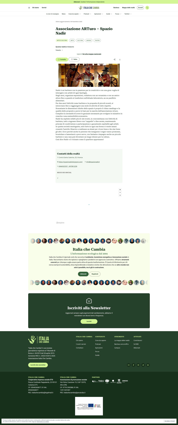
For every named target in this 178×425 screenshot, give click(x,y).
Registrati (95, 274)
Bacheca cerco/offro (121, 344)
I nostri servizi (81, 344)
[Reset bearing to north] (120, 195)
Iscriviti (89, 321)
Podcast (98, 344)
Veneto (58, 50)
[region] (89, 205)
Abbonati (83, 274)
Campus (117, 348)
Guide (97, 355)
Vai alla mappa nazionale (91, 54)
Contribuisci (138, 340)
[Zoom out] (120, 192)
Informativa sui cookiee (43, 422)
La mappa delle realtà (121, 340)
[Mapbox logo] (60, 223)
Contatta (63, 59)
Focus (97, 351)
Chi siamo (79, 340)
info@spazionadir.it (93, 162)
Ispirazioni (99, 348)
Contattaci (79, 348)
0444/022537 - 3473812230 (68, 166)
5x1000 (136, 344)
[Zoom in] (120, 189)
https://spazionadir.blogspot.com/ (71, 162)
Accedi (140, 8)
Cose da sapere (100, 340)
